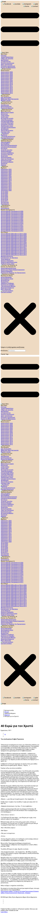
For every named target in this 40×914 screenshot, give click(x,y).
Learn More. (4, 912)
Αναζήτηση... (4, 350)
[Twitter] (5, 735)
